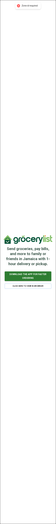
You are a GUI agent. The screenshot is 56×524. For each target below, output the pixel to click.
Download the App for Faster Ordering (28, 276)
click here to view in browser (28, 286)
